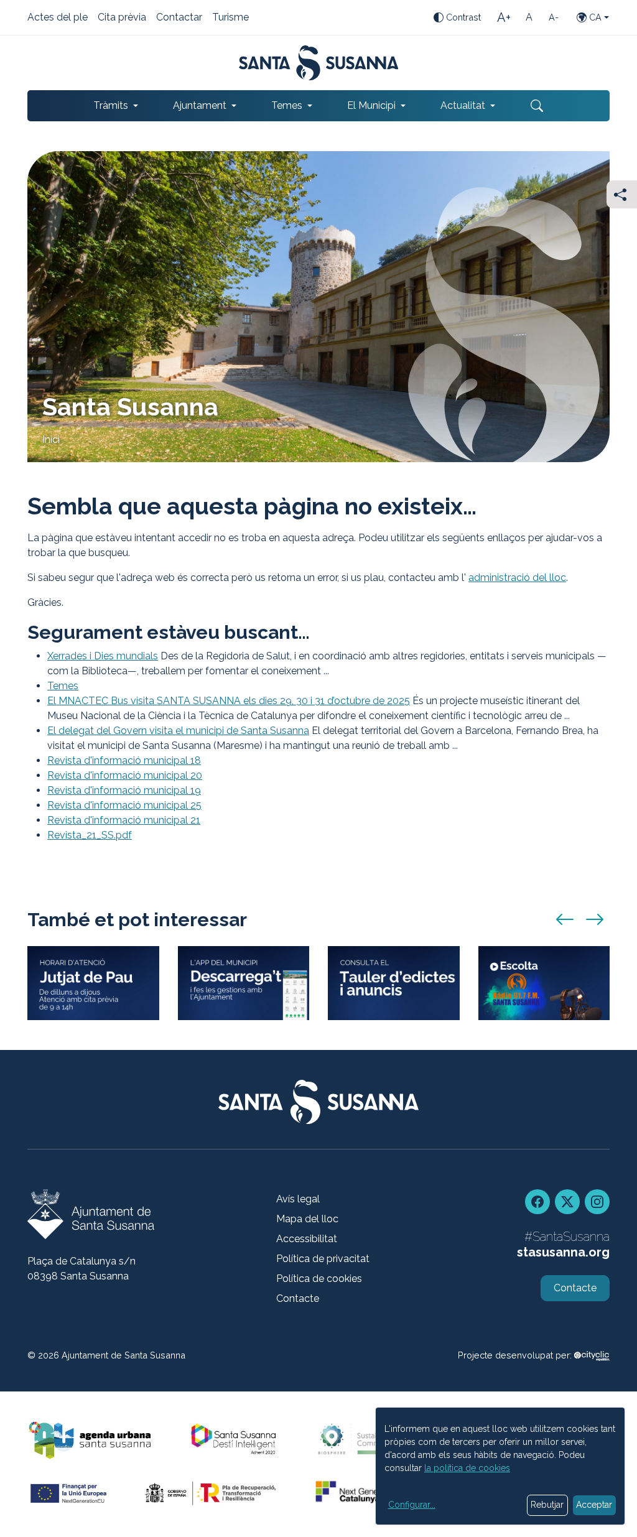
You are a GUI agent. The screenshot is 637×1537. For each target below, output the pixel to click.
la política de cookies (467, 1468)
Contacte (297, 1298)
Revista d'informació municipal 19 (124, 790)
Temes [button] (286, 105)
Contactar (179, 18)
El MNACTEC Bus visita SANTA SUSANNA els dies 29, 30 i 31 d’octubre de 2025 (228, 701)
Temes (62, 686)
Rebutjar (547, 1505)
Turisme (230, 18)
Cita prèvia (122, 18)
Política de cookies (319, 1278)
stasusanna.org (563, 1252)
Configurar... (411, 1505)
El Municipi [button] (371, 105)
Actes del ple (57, 18)
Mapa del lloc (307, 1219)
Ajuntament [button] (199, 105)
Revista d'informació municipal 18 (124, 760)
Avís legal (298, 1199)
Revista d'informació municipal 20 (124, 775)
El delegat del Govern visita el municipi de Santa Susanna (178, 730)
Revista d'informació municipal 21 (123, 820)
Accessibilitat (306, 1239)
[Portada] (319, 62)
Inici (51, 439)
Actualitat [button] (462, 105)
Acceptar (594, 1505)
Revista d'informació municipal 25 (124, 805)
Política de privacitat (323, 1259)
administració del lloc (517, 577)
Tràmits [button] (110, 105)
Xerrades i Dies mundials (102, 656)
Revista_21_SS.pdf (89, 835)
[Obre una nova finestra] (394, 983)
